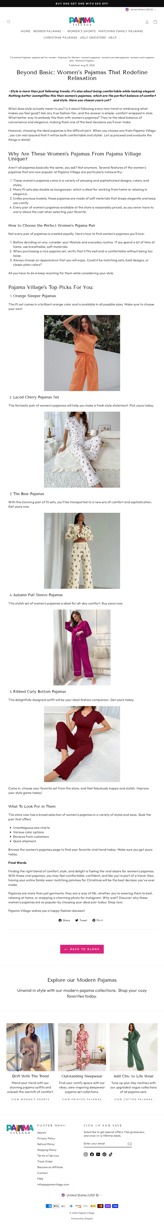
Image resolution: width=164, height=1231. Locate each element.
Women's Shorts (81, 31)
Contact (42, 1173)
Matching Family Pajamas (120, 31)
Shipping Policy (47, 1149)
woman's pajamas (91, 57)
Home (25, 31)
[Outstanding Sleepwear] (82, 1047)
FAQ (40, 1178)
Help (113, 37)
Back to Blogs (84, 949)
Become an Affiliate (50, 1167)
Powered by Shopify (82, 1218)
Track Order (45, 1161)
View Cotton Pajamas (133, 1099)
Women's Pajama (84, 60)
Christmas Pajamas (60, 37)
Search (41, 1132)
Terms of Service (48, 1155)
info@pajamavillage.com (53, 1184)
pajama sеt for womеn (44, 57)
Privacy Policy (46, 1138)
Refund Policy (46, 1144)
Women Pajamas (47, 31)
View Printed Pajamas (82, 1099)
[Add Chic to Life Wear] (134, 1047)
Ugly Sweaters (93, 37)
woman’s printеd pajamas (115, 57)
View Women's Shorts (30, 1099)
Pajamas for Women (69, 57)
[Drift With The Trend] (30, 1047)
